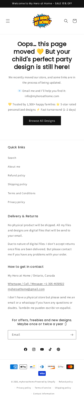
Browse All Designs (42, 121)
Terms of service (43, 387)
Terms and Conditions (22, 193)
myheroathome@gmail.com (26, 289)
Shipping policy (17, 184)
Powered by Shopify (45, 381)
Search (12, 158)
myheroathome (27, 381)
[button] (8, 21)
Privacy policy (16, 202)
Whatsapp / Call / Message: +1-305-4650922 (36, 284)
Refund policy (16, 175)
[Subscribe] (71, 334)
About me (14, 166)
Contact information (43, 393)
